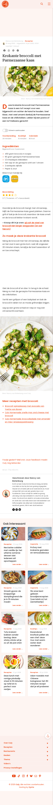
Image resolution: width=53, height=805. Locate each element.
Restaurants (9, 751)
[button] (46, 743)
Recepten (29, 41)
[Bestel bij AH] (5, 178)
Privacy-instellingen (13, 768)
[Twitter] (13, 509)
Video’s (7, 763)
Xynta (31, 787)
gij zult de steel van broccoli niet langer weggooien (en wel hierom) (23, 225)
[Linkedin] (19, 509)
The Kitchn (13, 469)
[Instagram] (16, 509)
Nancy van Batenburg (14, 41)
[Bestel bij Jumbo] (14, 178)
